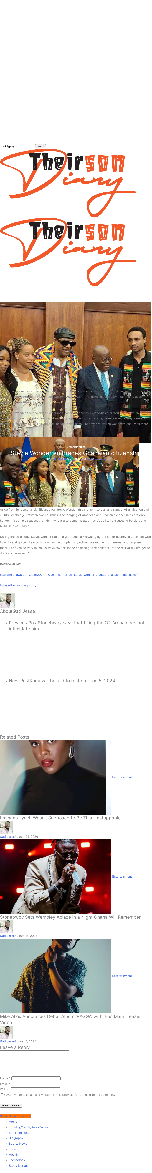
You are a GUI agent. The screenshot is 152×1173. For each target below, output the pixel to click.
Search (40, 146)
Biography (16, 1138)
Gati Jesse (59, 459)
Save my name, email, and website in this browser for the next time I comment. (59, 1094)
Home (13, 1121)
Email (5, 1084)
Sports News (18, 1143)
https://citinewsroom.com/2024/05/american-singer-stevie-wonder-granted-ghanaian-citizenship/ (69, 574)
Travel (13, 1149)
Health (13, 1154)
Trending (28, 1127)
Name (5, 1078)
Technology (17, 1160)
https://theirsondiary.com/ (18, 585)
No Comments (96, 459)
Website (5, 1089)
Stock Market (18, 1165)
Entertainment (76, 446)
